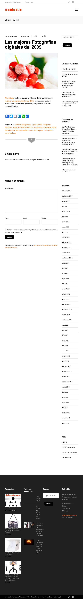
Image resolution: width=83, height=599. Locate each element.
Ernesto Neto (66, 172)
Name (7, 218)
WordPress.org (66, 457)
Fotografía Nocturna (25, 127)
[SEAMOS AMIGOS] (73, 2)
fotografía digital (11, 127)
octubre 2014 (66, 211)
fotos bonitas (10, 130)
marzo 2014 (65, 222)
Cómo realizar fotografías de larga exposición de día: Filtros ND (70, 104)
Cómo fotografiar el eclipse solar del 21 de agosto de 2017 (69, 94)
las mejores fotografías (24, 130)
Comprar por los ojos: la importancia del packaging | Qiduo (69, 140)
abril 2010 (65, 408)
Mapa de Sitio (35, 597)
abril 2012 (65, 284)
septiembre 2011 (67, 320)
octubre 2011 (66, 315)
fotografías (38, 127)
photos (50, 130)
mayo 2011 (65, 340)
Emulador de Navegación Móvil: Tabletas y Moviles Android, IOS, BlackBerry (69, 162)
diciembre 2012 (66, 242)
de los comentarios (69, 452)
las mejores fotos (40, 130)
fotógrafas (47, 124)
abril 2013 (65, 232)
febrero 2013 (66, 237)
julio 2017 (65, 206)
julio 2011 (65, 330)
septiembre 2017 (67, 196)
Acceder (64, 442)
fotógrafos (47, 127)
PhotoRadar (9, 98)
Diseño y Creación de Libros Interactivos (69, 131)
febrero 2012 (66, 294)
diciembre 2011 (66, 304)
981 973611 (30, 2)
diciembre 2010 (66, 366)
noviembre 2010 (67, 371)
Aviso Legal (57, 597)
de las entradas (68, 447)
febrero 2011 (66, 356)
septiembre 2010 (67, 382)
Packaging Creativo (68, 144)
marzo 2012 (65, 289)
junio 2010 (65, 397)
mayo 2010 (65, 402)
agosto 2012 (66, 263)
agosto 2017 (66, 201)
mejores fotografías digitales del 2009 (19, 100)
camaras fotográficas (23, 124)
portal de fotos (10, 133)
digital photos (37, 124)
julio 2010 (65, 392)
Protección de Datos (47, 597)
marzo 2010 (65, 413)
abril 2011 (65, 346)
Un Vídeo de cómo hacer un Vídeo (70, 75)
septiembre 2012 (67, 258)
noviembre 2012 (67, 248)
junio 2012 (65, 273)
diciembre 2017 (66, 191)
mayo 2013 (65, 227)
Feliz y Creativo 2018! (69, 69)
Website (44, 218)
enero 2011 (65, 361)
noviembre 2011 (67, 309)
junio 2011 (65, 335)
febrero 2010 (66, 418)
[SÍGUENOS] (69, 2)
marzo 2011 (65, 351)
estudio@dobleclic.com (14, 2)
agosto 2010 (66, 387)
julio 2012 (65, 268)
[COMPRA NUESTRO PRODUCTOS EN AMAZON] (77, 2)
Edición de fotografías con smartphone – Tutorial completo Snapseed (69, 84)
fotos (54, 127)
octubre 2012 (66, 253)
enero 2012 (65, 299)
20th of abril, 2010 (11, 36)
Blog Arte (26, 36)
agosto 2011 (66, 325)
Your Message (9, 188)
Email (25, 218)
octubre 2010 (66, 377)
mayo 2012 (65, 278)
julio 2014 (65, 217)
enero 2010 (65, 423)
